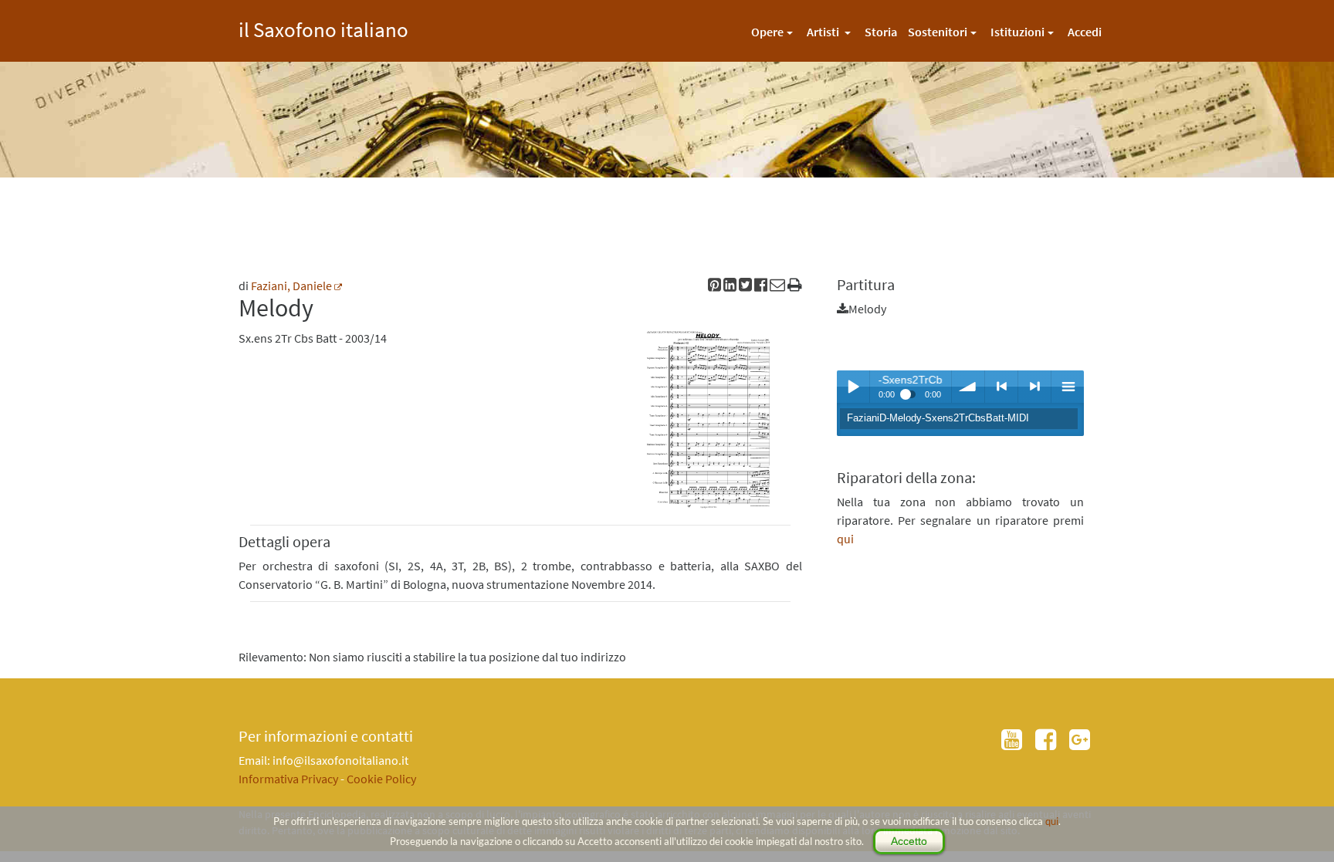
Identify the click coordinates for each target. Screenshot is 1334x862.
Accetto (909, 841)
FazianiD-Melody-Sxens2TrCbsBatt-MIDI (938, 418)
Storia (881, 31)
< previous (1001, 386)
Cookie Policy (381, 778)
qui (1051, 821)
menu (1067, 386)
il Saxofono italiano (323, 27)
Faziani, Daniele (291, 285)
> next (1034, 386)
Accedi (1085, 31)
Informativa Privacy (288, 778)
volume (968, 386)
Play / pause (853, 386)
